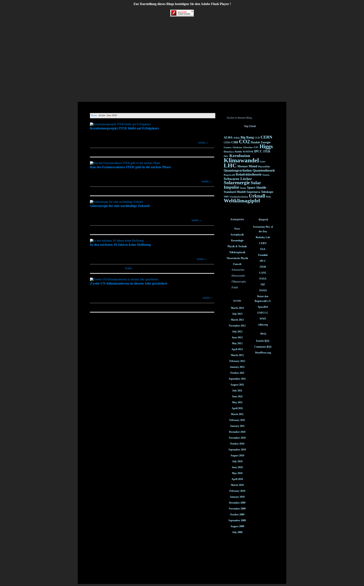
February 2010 (237, 490)
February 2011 (237, 420)
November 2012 (237, 325)
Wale (268, 197)
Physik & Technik (237, 246)
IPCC (258, 151)
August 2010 (237, 455)
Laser (262, 161)
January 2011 (237, 426)
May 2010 (237, 473)
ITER (266, 151)
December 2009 (237, 502)
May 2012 (237, 343)
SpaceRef (263, 306)
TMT (226, 197)
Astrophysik (237, 234)
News (237, 228)
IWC (226, 156)
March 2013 (237, 319)
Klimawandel (241, 160)
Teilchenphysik (237, 252)
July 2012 (237, 331)
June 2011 (237, 396)
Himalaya (229, 152)
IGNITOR (248, 152)
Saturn (265, 175)
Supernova (253, 192)
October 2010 (237, 443)
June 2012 (237, 337)
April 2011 (237, 408)
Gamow (228, 147)
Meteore (242, 166)
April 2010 (237, 479)
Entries (262, 340)
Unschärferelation (239, 197)
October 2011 (237, 372)
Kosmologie (237, 240)
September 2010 (237, 449)
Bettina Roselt (159, 579)
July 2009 (237, 532)
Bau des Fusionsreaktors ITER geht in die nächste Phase (130, 167)
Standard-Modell (235, 192)
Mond (253, 166)
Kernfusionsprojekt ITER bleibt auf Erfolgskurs (124, 128)
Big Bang (247, 137)
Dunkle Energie (260, 142)
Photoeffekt (264, 166)
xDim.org (225, 579)
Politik (128, 268)
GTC (256, 147)
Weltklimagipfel (242, 200)
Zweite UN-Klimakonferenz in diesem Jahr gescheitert (128, 283)
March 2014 (237, 307)
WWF (263, 318)
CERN (266, 137)
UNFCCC (262, 312)
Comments (263, 346)
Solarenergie (237, 182)
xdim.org (263, 324)
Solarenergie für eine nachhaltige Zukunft (120, 206)
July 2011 (237, 390)
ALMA (228, 137)
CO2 (244, 141)
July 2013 (237, 313)
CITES (227, 142)
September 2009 (237, 520)
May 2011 (237, 402)
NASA (262, 278)
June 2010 (237, 467)
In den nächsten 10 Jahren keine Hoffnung (120, 244)
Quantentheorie (264, 170)
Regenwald (229, 175)
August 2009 (237, 526)
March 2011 (237, 414)
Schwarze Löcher (238, 179)
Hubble (238, 152)
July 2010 (237, 461)
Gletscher (248, 147)
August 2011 (237, 384)
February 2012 (237, 361)
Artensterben (238, 269)
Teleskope (267, 192)
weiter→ (203, 142)
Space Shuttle (256, 187)
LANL (262, 272)
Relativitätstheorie (249, 174)
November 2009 (237, 508)
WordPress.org (263, 352)
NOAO (263, 290)
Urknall (257, 196)
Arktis (236, 138)
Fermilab (263, 255)
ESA (262, 249)
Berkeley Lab (263, 237)
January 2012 (237, 367)
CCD (257, 138)
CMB (234, 142)
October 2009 (237, 514)
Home (94, 115)
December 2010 (237, 431)
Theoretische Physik (237, 258)
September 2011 (237, 378)
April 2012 (237, 349)
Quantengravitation (238, 170)
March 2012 (237, 355)
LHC (230, 165)
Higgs (266, 146)
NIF (263, 284)
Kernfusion (239, 155)
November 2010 (237, 437)
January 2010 (237, 496)
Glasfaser (237, 147)
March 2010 (237, 485)
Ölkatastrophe (239, 281)
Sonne (243, 188)
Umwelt (237, 264)
